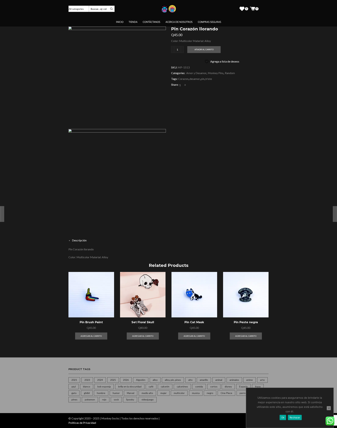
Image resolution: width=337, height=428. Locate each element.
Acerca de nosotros (179, 22)
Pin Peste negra (246, 322)
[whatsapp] (184, 84)
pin (202, 78)
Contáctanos (151, 22)
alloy (155, 379)
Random (230, 73)
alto (190, 379)
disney (228, 386)
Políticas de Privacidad (82, 422)
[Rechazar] (329, 408)
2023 (87, 379)
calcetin (165, 386)
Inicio (119, 22)
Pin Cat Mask (194, 322)
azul (73, 386)
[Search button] (111, 9)
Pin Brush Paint (91, 322)
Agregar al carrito (107, 302)
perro (243, 392)
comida (199, 386)
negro (210, 392)
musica (196, 392)
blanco (86, 386)
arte (262, 379)
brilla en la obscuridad (129, 386)
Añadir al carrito (204, 49)
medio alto (147, 392)
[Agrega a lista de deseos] (107, 310)
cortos (213, 386)
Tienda (133, 22)
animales (234, 379)
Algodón (140, 379)
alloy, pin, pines (173, 379)
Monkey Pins (215, 73)
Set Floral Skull (142, 322)
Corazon (183, 78)
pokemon (90, 399)
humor (116, 392)
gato (74, 392)
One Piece (226, 392)
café (151, 386)
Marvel (130, 392)
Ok (283, 417)
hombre (101, 392)
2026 (126, 379)
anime (249, 379)
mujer (163, 392)
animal (218, 379)
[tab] (79, 240)
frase (258, 386)
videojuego (147, 399)
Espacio (243, 386)
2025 (113, 379)
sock (116, 399)
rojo (104, 399)
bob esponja (104, 386)
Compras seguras (209, 22)
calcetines (182, 386)
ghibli (87, 392)
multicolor (179, 392)
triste (208, 78)
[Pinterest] (182, 84)
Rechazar (295, 417)
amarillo (204, 379)
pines (74, 399)
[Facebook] (180, 84)
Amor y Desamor (196, 73)
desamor (194, 78)
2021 (74, 379)
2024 (100, 379)
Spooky (130, 399)
